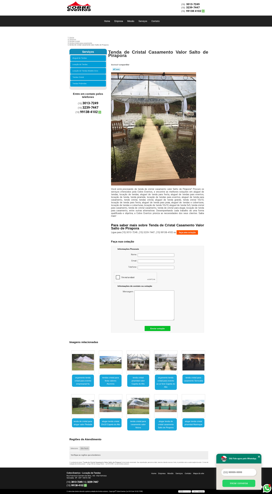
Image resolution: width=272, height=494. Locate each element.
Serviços (143, 21)
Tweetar (116, 69)
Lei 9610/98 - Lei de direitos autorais (117, 464)
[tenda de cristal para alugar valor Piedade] (83, 406)
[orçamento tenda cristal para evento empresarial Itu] (83, 362)
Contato (155, 21)
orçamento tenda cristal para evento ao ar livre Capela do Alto (165, 382)
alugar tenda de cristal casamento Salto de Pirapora (166, 424)
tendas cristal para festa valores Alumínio (110, 380)
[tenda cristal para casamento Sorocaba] (193, 362)
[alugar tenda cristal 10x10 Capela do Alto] (110, 406)
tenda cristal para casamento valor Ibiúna (138, 424)
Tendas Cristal (78, 77)
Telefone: (133, 267)
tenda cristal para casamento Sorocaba (193, 379)
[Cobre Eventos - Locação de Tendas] (83, 5)
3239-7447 (193, 7)
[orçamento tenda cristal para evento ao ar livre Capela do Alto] (166, 362)
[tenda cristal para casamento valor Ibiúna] (138, 406)
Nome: (134, 254)
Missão (130, 21)
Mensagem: (128, 291)
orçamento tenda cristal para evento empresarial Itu (83, 380)
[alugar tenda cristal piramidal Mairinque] (193, 406)
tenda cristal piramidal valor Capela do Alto (138, 380)
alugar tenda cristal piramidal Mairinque (193, 423)
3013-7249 (193, 4)
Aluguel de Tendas (79, 58)
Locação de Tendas (80, 64)
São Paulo (84, 448)
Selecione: (74, 448)
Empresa (118, 21)
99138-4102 (193, 11)
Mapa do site (198, 473)
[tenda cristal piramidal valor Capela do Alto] (138, 362)
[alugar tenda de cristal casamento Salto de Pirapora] (166, 406)
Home (107, 21)
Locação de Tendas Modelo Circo (85, 71)
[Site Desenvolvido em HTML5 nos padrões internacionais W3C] (184, 491)
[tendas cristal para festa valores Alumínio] (110, 362)
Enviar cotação (157, 328)
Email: (134, 261)
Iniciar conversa (239, 483)
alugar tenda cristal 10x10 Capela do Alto (110, 423)
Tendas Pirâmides (79, 84)
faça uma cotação (187, 232)
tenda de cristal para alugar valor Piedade (83, 423)
